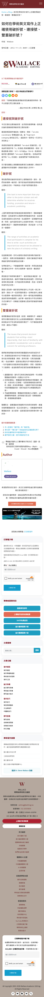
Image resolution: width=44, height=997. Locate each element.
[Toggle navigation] (40, 3)
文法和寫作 (28, 532)
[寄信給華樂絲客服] (26, 993)
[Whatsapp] (9, 95)
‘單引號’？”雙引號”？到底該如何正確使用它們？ (22, 430)
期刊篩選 (22, 889)
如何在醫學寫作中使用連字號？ (16, 432)
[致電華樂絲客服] (31, 993)
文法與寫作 (7, 708)
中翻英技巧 (7, 711)
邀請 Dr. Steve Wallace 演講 (22, 770)
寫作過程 (7, 670)
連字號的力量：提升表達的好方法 (17, 435)
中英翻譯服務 (22, 861)
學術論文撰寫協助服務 (22, 892)
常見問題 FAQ (22, 914)
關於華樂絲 (22, 911)
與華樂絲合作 (22, 896)
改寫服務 (22, 845)
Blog (10, 12)
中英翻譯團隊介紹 (22, 864)
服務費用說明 (22, 608)
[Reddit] (13, 95)
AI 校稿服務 (22, 867)
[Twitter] (6, 95)
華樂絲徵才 (22, 930)
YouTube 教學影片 (22, 921)
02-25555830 (26, 808)
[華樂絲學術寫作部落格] (22, 993)
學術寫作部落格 (22, 918)
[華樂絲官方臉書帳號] (13, 993)
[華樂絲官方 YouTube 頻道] (17, 993)
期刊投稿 (7, 719)
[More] (16, 95)
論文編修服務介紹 (22, 627)
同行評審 (7, 729)
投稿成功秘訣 (8, 726)
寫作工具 (7, 679)
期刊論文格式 (8, 694)
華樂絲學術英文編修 (16, 4)
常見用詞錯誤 (8, 705)
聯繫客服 (22, 826)
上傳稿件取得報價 (22, 821)
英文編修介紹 (22, 836)
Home (4, 12)
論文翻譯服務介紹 (22, 633)
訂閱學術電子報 (22, 924)
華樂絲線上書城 (22, 927)
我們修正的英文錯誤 (22, 852)
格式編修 (22, 886)
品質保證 (22, 871)
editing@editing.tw (26, 805)
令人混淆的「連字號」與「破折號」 (18, 427)
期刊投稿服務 (22, 879)
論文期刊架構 (8, 688)
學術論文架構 (8, 691)
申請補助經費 (22, 908)
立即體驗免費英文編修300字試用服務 (22, 504)
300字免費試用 (22, 620)
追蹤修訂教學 (22, 849)
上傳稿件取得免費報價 (22, 614)
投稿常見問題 (8, 722)
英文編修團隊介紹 (22, 839)
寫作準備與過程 (9, 673)
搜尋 (37, 650)
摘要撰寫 (22, 883)
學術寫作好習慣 (9, 676)
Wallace (7, 471)
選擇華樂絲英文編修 (22, 842)
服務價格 (22, 905)
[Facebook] (3, 95)
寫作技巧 (7, 702)
